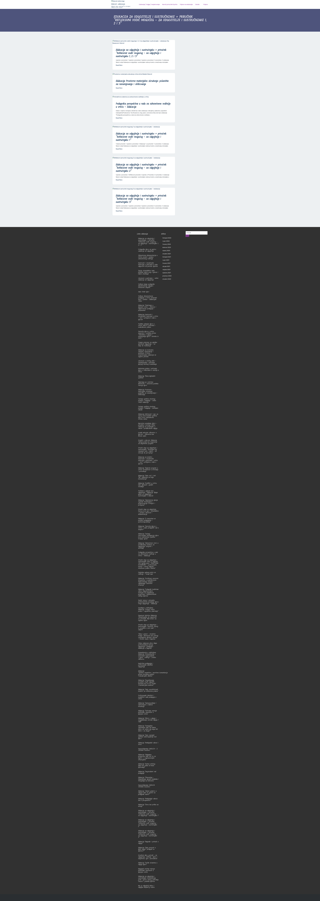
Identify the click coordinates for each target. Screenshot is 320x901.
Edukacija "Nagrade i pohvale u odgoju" (148, 842)
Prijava (205, 4)
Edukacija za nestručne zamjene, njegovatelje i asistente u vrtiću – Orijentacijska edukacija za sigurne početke (147, 353)
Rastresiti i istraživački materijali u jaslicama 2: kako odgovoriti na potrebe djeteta (148, 265)
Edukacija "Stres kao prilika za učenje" (148, 805)
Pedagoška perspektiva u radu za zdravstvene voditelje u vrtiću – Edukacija (143, 105)
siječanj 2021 (166, 273)
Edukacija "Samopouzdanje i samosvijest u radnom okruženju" (147, 705)
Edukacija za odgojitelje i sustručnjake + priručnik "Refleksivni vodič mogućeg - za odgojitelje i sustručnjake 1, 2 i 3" (148, 241)
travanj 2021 (166, 263)
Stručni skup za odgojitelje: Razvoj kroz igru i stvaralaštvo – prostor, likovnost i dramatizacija (148, 512)
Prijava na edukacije (186, 4)
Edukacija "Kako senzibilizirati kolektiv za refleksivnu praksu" (148, 690)
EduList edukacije (118, 4)
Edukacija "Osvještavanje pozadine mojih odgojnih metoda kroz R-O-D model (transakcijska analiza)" (147, 682)
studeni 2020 (166, 279)
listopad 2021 (166, 257)
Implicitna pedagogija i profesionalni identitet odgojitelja (145, 665)
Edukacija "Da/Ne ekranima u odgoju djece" (147, 864)
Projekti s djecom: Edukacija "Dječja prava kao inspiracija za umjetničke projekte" (147, 442)
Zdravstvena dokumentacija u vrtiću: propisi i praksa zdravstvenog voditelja (147, 257)
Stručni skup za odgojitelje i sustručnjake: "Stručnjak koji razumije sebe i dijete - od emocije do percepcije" (147, 450)
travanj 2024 (166, 244)
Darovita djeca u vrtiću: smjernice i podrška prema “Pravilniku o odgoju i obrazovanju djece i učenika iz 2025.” (148, 334)
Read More (119, 65)
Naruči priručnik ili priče (169, 4)
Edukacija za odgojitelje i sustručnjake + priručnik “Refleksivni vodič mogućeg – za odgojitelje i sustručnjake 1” (141, 137)
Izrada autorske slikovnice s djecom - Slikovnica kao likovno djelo (147, 434)
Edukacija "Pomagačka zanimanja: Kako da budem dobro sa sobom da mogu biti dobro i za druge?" (148, 728)
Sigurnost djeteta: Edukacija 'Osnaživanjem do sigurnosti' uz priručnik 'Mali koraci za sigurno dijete (147, 618)
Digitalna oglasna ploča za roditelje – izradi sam (147, 573)
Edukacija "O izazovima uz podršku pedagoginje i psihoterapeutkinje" (147, 520)
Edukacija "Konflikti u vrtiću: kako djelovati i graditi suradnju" (147, 485)
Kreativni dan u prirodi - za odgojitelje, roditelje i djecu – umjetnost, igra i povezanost (148, 857)
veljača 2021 (166, 269)
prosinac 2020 (167, 276)
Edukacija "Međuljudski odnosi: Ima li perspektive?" (148, 799)
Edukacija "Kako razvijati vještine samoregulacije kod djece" (147, 737)
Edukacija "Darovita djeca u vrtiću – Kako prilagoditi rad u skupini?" (148, 528)
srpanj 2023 (166, 250)
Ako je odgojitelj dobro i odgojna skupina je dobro (146, 886)
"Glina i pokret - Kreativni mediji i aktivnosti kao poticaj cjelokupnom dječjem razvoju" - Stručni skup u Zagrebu (148, 636)
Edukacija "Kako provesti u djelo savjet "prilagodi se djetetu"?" (147, 849)
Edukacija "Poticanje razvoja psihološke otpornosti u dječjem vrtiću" (147, 712)
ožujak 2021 (166, 266)
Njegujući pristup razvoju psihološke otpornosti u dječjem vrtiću (146, 870)
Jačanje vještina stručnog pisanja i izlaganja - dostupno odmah (148, 408)
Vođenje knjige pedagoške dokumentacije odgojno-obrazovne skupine (146, 286)
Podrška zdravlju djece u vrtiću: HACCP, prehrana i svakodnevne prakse (146, 325)
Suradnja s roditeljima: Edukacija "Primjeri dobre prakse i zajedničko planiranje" (148, 609)
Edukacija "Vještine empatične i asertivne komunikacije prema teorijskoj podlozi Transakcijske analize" (153, 673)
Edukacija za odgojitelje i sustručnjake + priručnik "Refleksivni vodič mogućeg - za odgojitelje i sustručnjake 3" (147, 834)
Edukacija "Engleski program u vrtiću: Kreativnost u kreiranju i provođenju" (148, 470)
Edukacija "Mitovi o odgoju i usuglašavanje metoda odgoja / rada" (148, 720)
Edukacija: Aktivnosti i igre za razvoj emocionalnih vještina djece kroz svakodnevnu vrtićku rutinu (148, 416)
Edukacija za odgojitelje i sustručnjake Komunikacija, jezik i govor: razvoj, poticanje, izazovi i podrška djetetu (148, 879)
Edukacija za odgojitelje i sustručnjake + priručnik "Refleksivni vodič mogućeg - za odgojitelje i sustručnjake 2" (147, 823)
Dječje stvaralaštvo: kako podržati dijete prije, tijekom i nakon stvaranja (148, 272)
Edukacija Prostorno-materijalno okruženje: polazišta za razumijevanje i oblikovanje (142, 82)
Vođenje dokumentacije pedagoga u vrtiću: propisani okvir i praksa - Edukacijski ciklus (147, 298)
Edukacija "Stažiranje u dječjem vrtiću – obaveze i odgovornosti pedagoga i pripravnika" (147, 307)
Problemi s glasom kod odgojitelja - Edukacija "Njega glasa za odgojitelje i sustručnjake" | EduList (148, 493)
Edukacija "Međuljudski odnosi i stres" (148, 744)
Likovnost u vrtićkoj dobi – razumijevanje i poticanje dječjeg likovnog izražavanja (147, 362)
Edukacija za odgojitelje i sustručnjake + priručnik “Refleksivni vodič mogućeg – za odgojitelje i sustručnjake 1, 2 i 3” (141, 53)
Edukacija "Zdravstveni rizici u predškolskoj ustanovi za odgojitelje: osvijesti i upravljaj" (148, 545)
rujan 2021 (165, 260)
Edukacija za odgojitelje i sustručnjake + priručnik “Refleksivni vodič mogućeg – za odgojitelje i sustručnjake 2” (141, 168)
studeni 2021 (166, 254)
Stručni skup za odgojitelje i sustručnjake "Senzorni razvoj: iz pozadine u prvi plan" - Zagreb (148, 627)
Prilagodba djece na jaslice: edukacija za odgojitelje (147, 250)
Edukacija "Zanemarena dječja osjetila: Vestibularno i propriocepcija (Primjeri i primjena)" (148, 502)
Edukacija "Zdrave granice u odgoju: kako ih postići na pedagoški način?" (147, 793)
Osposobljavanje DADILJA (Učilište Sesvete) (146, 786)
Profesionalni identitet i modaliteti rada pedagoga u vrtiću (147, 697)
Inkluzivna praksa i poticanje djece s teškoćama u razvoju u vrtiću (148, 370)
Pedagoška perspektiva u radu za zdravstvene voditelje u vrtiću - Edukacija (148, 554)
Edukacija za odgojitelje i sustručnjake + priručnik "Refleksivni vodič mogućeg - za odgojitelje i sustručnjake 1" (148, 813)
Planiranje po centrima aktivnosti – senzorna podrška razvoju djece (148, 384)
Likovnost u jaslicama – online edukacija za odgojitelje (148, 279)
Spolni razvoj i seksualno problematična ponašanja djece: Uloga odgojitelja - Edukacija (148, 602)
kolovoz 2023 (166, 247)
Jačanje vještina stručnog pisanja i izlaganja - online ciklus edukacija (147, 400)
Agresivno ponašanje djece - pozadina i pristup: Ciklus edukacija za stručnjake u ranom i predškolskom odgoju (147, 426)
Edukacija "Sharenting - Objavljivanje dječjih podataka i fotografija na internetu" (148, 779)
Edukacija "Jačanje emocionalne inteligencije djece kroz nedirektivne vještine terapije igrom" (148, 536)
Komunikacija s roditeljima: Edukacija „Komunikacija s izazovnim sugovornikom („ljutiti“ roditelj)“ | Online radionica (147, 655)
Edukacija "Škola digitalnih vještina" (146, 377)
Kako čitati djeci (143, 292)
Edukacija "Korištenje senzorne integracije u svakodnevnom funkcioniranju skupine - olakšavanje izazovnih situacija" (148, 581)
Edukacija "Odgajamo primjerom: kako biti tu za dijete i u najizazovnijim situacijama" (147, 757)
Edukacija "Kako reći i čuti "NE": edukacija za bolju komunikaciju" (147, 477)
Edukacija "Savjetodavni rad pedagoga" (147, 772)
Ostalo (197, 4)
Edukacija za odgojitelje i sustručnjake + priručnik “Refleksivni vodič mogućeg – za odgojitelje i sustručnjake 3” (141, 199)
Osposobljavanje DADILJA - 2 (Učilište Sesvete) (148, 750)
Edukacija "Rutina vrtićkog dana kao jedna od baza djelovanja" (146, 765)
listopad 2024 (166, 238)
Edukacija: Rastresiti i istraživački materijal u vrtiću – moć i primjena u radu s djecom (148, 317)
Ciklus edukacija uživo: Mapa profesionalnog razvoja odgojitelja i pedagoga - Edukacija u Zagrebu (147, 645)
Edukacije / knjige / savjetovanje (149, 4)
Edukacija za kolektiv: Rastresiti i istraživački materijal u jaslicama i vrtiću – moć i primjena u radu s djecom (148, 460)
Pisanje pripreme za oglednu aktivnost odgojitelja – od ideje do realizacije (147, 344)
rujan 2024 (166, 241)
